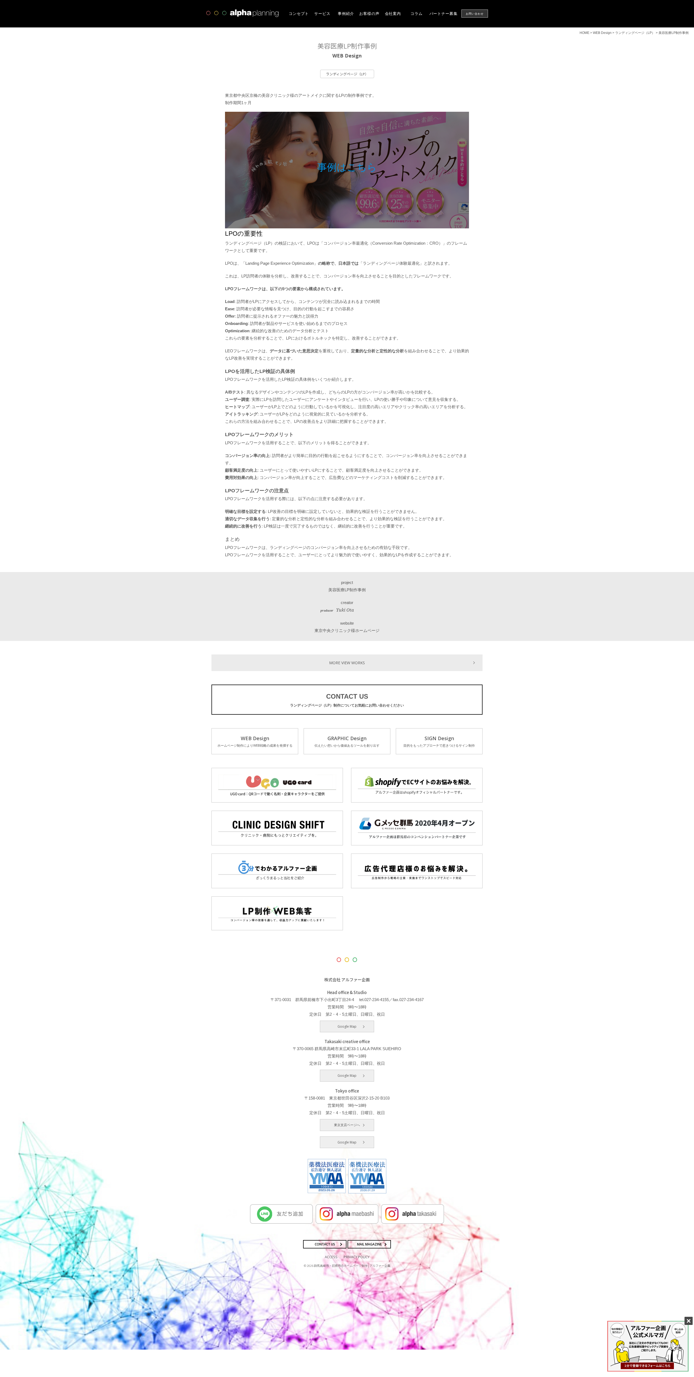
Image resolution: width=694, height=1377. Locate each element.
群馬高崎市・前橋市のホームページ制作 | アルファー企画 (352, 1265)
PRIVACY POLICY (357, 1256)
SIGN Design (439, 741)
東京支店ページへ (347, 1125)
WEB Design (255, 741)
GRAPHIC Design (347, 741)
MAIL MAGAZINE (369, 1244)
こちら (362, 167)
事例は (332, 167)
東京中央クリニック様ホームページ (347, 630)
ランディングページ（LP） (347, 73)
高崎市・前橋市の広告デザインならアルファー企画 (242, 13)
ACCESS (331, 1256)
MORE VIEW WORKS (347, 662)
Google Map (347, 1026)
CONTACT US (347, 700)
